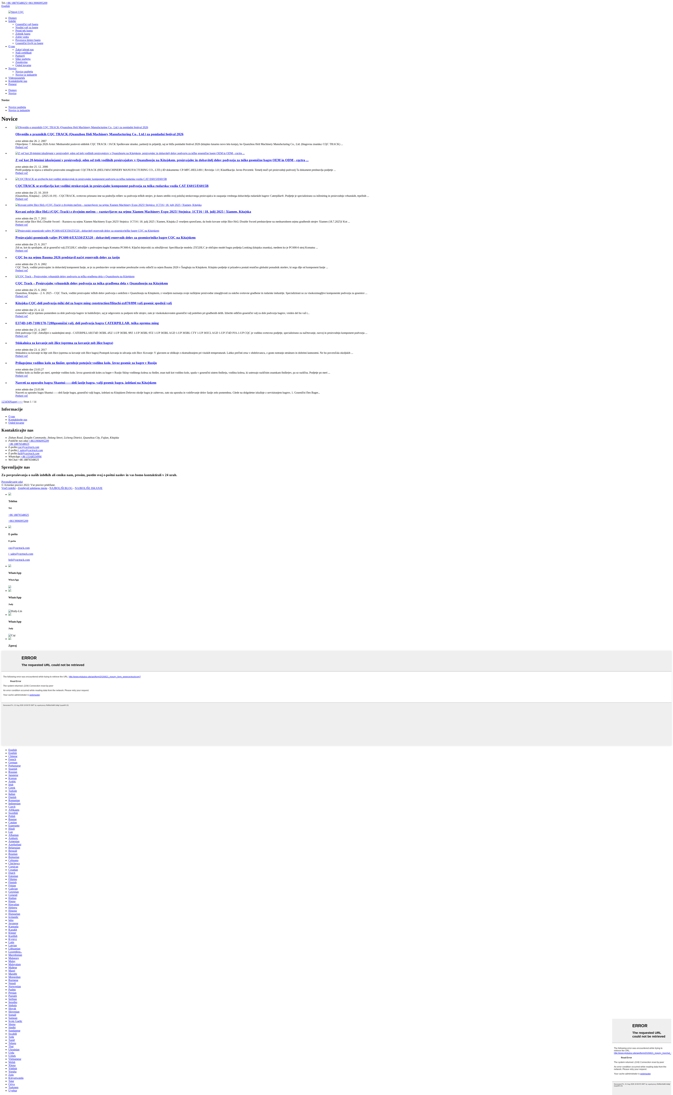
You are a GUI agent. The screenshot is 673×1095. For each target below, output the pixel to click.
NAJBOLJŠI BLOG (61, 488)
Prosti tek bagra (24, 30)
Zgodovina (21, 62)
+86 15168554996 (31, 456)
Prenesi (12, 84)
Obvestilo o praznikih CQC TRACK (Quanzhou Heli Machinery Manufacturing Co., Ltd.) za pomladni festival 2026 (99, 134)
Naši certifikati (23, 52)
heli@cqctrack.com (28, 453)
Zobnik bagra (22, 33)
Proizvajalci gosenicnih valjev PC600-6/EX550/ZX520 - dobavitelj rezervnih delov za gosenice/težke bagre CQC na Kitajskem (105, 237)
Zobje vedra (22, 36)
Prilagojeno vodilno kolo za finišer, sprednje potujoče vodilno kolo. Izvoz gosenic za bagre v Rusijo (86, 363)
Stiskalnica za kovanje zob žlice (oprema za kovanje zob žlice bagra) (64, 343)
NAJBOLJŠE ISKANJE (89, 488)
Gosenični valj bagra (26, 24)
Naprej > (15, 401)
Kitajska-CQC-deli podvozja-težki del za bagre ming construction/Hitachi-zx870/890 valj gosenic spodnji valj (93, 303)
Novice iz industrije (26, 74)
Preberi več (21, 147)
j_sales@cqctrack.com (30, 450)
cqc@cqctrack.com (28, 447)
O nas (11, 46)
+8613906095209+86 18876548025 (28, 442)
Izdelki (12, 21)
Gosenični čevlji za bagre (29, 43)
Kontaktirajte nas (17, 81)
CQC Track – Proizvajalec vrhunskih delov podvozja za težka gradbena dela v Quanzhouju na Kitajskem (91, 283)
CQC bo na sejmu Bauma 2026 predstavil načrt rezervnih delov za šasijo (67, 257)
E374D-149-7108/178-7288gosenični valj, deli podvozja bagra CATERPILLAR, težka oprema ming (87, 323)
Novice (12, 68)
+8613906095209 (18, 520)
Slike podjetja (22, 58)
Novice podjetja (24, 71)
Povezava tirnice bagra (27, 40)
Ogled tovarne (23, 65)
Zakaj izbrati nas (24, 49)
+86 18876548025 (18, 514)
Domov (12, 17)
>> (21, 401)
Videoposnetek (16, 77)
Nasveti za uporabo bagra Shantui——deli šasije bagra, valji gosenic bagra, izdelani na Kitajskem (85, 382)
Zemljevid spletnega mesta (32, 488)
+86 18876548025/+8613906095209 (26, 2)
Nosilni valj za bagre (26, 27)
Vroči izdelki (8, 488)
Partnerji (20, 55)
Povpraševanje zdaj (12, 481)
